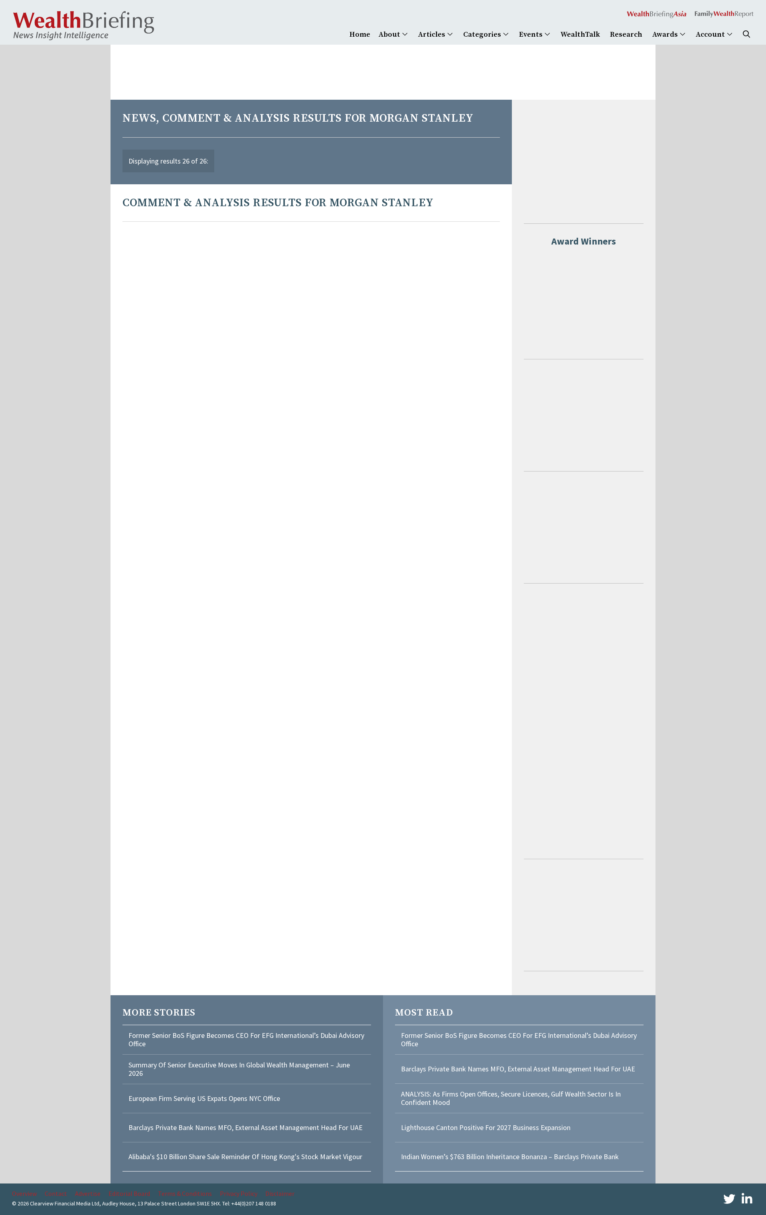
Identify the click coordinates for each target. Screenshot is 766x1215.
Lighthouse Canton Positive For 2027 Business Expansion (486, 1127)
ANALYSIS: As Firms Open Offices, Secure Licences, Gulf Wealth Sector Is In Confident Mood (511, 1098)
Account (711, 34)
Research (626, 34)
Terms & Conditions (185, 1193)
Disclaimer (279, 1193)
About (390, 34)
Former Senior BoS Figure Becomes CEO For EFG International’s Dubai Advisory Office (246, 1040)
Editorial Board (129, 1193)
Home (359, 34)
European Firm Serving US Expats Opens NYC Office (204, 1098)
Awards (665, 34)
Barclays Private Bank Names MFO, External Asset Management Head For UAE (245, 1127)
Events (531, 34)
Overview (24, 1193)
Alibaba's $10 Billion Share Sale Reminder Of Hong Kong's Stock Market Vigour (245, 1156)
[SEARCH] (746, 34)
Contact (56, 1193)
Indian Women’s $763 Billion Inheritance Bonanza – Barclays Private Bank (510, 1156)
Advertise (88, 1193)
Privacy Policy (238, 1193)
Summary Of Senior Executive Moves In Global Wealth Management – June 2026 (239, 1069)
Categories (483, 34)
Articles (432, 34)
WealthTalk (580, 34)
